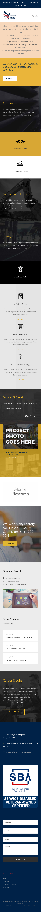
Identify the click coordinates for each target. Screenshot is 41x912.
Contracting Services (9, 885)
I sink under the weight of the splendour (19, 637)
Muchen (8, 457)
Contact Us (6, 888)
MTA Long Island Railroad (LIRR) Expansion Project (21, 434)
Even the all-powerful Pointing (16, 660)
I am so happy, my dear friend (15, 649)
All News (6, 623)
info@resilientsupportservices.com (19, 752)
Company (6, 882)
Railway (14, 457)
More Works (30, 416)
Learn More (20, 319)
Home (4, 878)
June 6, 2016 (9, 634)
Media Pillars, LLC (29, 906)
